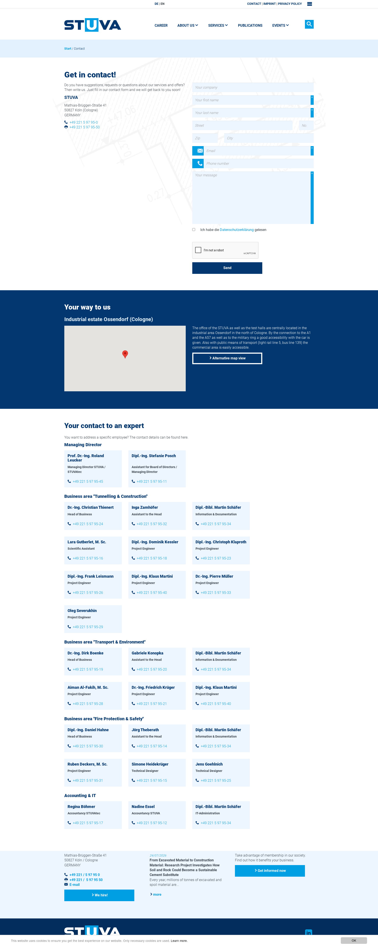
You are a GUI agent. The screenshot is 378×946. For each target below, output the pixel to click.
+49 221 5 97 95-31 (88, 780)
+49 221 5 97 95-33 (216, 593)
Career (161, 25)
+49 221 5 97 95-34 (216, 524)
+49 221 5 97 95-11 (152, 481)
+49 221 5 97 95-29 (88, 627)
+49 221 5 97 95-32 (152, 524)
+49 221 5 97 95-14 (152, 746)
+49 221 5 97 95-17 (88, 823)
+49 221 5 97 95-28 (88, 704)
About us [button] (185, 25)
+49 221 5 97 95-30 (88, 746)
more (157, 894)
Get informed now (272, 871)
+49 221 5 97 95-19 (88, 669)
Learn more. (179, 940)
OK (354, 940)
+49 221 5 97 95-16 (88, 558)
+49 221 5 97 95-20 (152, 669)
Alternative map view (229, 358)
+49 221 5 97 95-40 (152, 593)
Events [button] (278, 25)
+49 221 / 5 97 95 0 (85, 875)
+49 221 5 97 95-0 (84, 122)
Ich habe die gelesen (233, 230)
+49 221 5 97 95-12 (152, 823)
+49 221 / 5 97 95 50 (86, 880)
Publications (250, 25)
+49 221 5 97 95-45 (88, 481)
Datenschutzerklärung (237, 230)
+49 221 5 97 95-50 (85, 127)
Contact (254, 3)
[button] (125, 354)
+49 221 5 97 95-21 (152, 704)
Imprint (269, 3)
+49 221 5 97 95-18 (152, 558)
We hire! (101, 895)
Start (67, 48)
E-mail (75, 885)
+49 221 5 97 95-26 (88, 593)
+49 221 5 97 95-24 (88, 524)
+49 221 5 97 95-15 (152, 780)
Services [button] (216, 25)
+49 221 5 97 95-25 (216, 780)
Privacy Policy (290, 3)
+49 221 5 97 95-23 (216, 558)
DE (156, 3)
